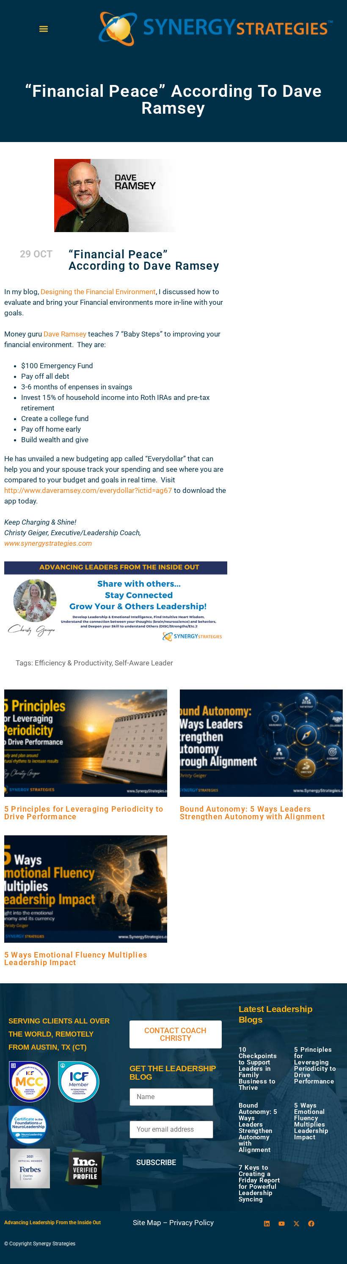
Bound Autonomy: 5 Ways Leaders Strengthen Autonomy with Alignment (252, 812)
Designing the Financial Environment (98, 291)
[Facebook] (311, 1223)
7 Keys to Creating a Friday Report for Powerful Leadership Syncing (259, 1183)
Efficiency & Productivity (73, 663)
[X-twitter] (296, 1223)
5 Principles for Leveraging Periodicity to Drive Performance (83, 812)
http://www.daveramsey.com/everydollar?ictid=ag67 (89, 490)
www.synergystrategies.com (48, 543)
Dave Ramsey (65, 334)
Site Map (147, 1222)
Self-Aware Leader (144, 663)
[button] (43, 29)
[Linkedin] (267, 1223)
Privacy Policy (191, 1222)
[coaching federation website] (29, 1100)
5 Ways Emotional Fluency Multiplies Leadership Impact (75, 958)
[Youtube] (281, 1223)
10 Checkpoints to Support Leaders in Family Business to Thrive (258, 1069)
